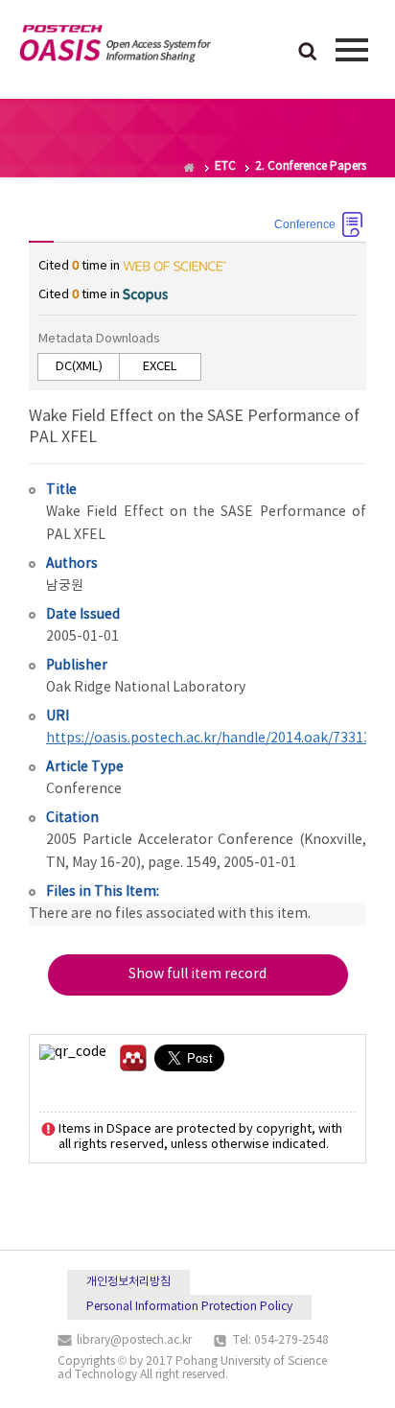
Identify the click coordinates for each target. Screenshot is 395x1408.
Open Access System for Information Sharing (115, 47)
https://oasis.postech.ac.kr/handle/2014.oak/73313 (208, 738)
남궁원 (64, 586)
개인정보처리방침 (128, 1282)
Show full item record (197, 974)
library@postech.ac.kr (134, 1340)
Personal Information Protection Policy (189, 1307)
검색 (308, 53)
